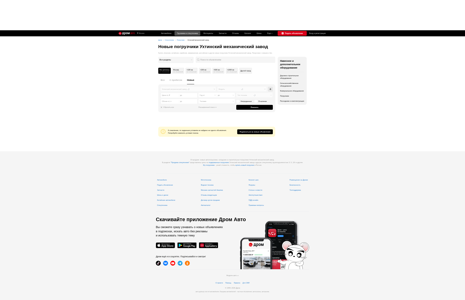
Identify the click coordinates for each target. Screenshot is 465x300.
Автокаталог (205, 205)
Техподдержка (295, 190)
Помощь (228, 283)
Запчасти (222, 33)
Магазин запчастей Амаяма (212, 190)
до (219, 95)
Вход (317, 33)
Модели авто (231, 275)
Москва (141, 33)
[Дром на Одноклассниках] (187, 263)
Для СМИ (246, 283)
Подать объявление (165, 185)
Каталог (247, 33)
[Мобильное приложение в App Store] (165, 245)
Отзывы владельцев (209, 195)
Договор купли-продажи (210, 200)
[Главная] (127, 33)
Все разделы (165, 60)
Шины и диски (162, 195)
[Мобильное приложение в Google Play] (187, 245)
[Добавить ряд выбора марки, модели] (270, 89)
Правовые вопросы (256, 205)
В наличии (263, 101)
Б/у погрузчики (209, 165)
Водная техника (207, 185)
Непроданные (246, 101)
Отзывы (235, 33)
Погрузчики (284, 96)
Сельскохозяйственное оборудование (289, 84)
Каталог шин (254, 180)
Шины (259, 33)
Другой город (245, 71)
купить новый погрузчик (244, 165)
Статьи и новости (255, 190)
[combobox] (175, 60)
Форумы (252, 185)
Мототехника (206, 180)
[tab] (163, 81)
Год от (202, 95)
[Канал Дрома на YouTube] (172, 263)
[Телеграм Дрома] (180, 263)
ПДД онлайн (253, 200)
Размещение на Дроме (299, 180)
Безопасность (295, 185)
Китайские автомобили (166, 200)
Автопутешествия (255, 195)
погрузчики (224, 162)
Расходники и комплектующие (292, 101)
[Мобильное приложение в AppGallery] (208, 245)
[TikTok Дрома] (158, 263)
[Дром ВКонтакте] (165, 263)
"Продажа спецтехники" (180, 162)
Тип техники (242, 95)
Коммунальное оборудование (292, 91)
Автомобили (166, 33)
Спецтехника (162, 205)
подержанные (214, 162)
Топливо (203, 101)
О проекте (219, 283)
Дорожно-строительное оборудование (289, 77)
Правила (237, 283)
